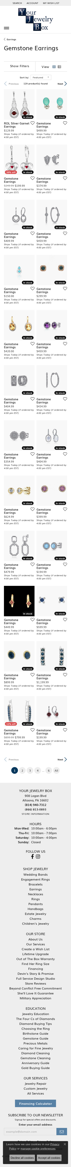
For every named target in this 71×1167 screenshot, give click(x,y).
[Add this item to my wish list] (31, 123)
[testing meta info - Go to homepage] (35, 19)
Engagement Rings (35, 879)
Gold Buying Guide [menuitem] (35, 1067)
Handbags (35, 908)
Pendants (35, 903)
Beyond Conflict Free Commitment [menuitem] (35, 988)
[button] (17, 3)
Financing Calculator (35, 1103)
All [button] (56, 770)
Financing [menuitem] (35, 968)
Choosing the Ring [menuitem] (35, 1028)
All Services (35, 1093)
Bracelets (36, 884)
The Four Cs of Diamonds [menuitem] (35, 1018)
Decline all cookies (22, 1157)
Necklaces (35, 894)
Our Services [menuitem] (35, 944)
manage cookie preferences (38, 1148)
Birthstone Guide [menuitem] (35, 1033)
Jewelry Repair (35, 1083)
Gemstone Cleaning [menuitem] (35, 1057)
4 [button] (37, 770)
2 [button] (22, 770)
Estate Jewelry (35, 913)
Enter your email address (35, 1124)
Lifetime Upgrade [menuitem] (35, 953)
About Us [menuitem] (35, 939)
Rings (35, 898)
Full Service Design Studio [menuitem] (35, 978)
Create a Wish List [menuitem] (36, 949)
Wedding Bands (35, 874)
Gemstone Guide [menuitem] (35, 1038)
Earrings (11, 39)
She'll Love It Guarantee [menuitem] (35, 993)
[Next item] (63, 105)
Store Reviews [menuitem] (35, 983)
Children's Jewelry (35, 923)
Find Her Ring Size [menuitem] (35, 963)
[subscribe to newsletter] (61, 1131)
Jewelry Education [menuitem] (35, 1013)
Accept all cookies (49, 1157)
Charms (35, 918)
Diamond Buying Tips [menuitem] (35, 1023)
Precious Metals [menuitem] (35, 1043)
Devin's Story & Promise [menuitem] (36, 973)
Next (60, 83)
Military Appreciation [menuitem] (35, 998)
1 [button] (16, 770)
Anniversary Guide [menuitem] (35, 1062)
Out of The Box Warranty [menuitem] (35, 958)
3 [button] (30, 770)
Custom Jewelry (35, 1088)
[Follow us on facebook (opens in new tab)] (32, 856)
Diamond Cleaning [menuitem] (35, 1053)
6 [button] (49, 770)
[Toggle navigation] (6, 28)
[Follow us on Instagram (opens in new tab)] (38, 856)
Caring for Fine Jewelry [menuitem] (35, 1048)
